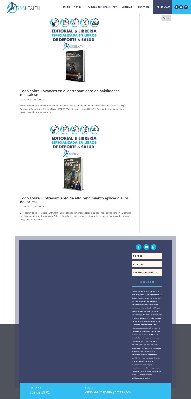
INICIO (66, 7)
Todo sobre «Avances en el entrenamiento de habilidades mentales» (70, 92)
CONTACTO (144, 7)
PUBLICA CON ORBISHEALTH (103, 7)
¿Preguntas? (163, 7)
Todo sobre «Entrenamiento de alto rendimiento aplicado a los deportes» (74, 200)
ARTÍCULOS (39, 99)
